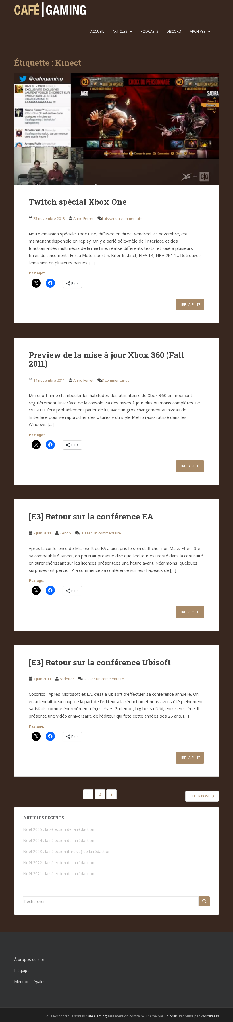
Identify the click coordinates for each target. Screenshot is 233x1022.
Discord (174, 31)
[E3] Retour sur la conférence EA (91, 516)
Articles (120, 31)
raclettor (67, 678)
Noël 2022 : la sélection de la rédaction (58, 862)
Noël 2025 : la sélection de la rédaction (58, 829)
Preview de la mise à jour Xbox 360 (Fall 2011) (106, 359)
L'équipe (22, 970)
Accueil (97, 31)
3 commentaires (116, 380)
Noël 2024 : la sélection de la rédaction (58, 840)
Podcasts (149, 31)
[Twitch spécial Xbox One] (116, 129)
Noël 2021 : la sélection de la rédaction (58, 873)
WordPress (210, 1016)
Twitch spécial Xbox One (78, 202)
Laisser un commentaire (122, 218)
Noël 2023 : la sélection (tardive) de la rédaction (67, 851)
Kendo (65, 533)
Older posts (201, 796)
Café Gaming (96, 1016)
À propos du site (29, 959)
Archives (197, 31)
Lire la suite (190, 304)
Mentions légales (29, 981)
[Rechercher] (204, 901)
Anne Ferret (83, 218)
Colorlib (170, 1016)
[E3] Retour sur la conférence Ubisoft (100, 662)
